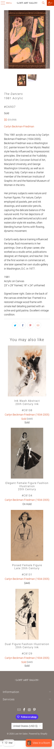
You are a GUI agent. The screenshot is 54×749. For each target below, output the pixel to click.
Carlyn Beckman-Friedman (19, 126)
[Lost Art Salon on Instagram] (29, 710)
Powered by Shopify (38, 733)
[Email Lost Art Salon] (19, 710)
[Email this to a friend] (38, 325)
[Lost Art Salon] (27, 3)
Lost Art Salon (21, 733)
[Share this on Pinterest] (30, 325)
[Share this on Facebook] (23, 325)
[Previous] (6, 40)
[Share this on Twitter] (15, 325)
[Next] (48, 40)
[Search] (43, 3)
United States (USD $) (25, 726)
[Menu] (1, 3)
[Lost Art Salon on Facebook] (24, 710)
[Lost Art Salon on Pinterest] (34, 710)
